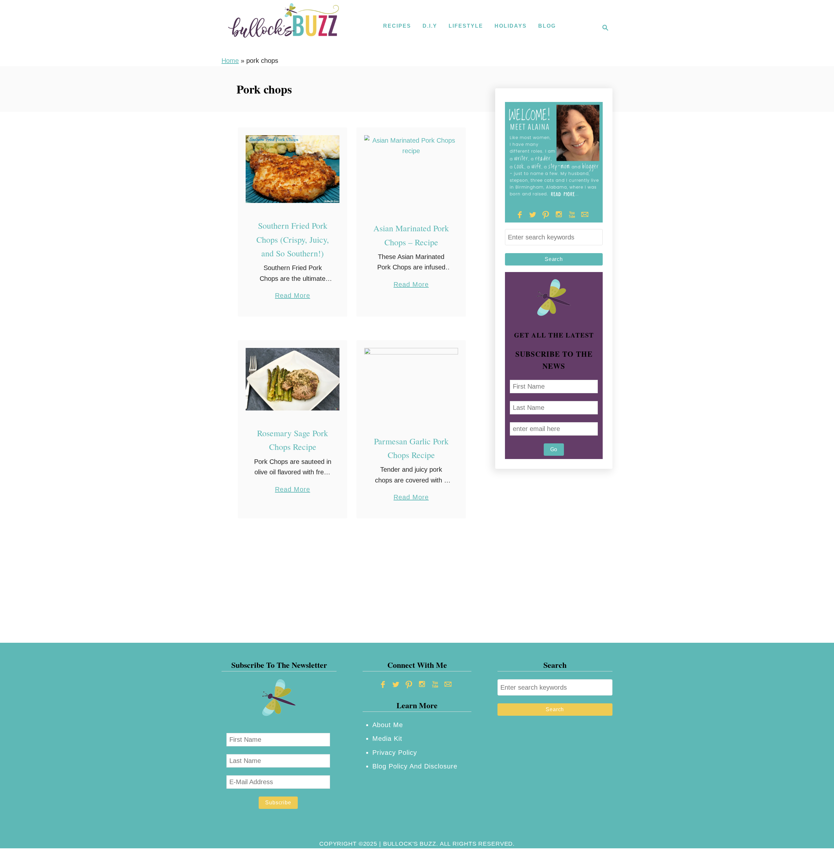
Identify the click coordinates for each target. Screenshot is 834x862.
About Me (387, 724)
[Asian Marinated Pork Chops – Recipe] (411, 170)
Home (230, 60)
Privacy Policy (394, 752)
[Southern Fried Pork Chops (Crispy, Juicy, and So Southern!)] (293, 169)
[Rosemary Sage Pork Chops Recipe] (293, 379)
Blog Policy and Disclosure (414, 766)
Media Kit (387, 738)
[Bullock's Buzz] (283, 27)
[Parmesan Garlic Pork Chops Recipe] (411, 383)
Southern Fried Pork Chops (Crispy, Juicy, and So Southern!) (292, 239)
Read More (292, 296)
